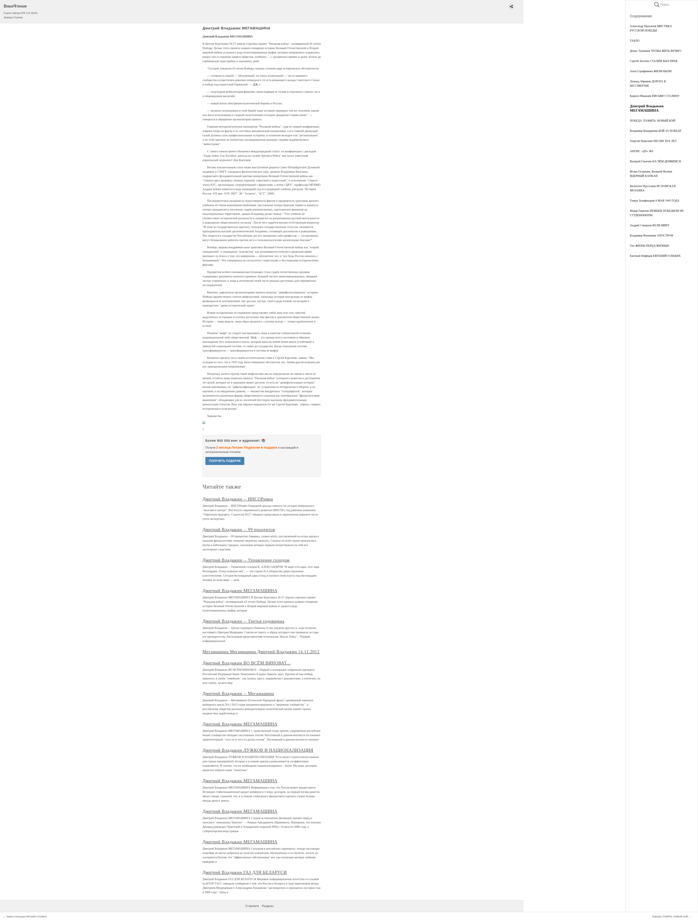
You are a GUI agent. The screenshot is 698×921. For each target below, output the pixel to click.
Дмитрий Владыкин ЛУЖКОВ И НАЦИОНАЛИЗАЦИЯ (257, 750)
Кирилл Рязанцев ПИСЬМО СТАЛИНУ (654, 96)
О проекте (252, 906)
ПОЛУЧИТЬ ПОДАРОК (225, 460)
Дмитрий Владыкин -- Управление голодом (245, 560)
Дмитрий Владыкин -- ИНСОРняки (237, 499)
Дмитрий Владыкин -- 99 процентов (238, 529)
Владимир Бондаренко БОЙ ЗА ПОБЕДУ (655, 131)
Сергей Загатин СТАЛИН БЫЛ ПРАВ (653, 61)
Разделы (268, 906)
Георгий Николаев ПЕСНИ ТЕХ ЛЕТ (653, 141)
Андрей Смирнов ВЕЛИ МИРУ (649, 225)
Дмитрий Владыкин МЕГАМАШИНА (239, 590)
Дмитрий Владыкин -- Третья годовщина (243, 621)
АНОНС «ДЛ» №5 (641, 151)
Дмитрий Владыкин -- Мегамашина (238, 693)
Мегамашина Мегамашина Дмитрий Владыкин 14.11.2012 (261, 651)
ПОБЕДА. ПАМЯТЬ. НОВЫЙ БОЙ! (653, 120)
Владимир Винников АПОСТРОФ (651, 235)
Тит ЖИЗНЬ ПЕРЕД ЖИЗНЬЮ (649, 245)
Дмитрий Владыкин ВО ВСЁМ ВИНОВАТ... (246, 663)
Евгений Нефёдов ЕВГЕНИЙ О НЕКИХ (655, 256)
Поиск (661, 4)
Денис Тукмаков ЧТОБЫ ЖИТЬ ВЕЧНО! (655, 51)
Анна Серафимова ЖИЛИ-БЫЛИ (651, 71)
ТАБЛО (634, 40)
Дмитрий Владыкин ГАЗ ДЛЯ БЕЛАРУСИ (244, 872)
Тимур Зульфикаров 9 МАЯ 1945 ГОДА (654, 200)
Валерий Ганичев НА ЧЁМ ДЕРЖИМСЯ (655, 161)
